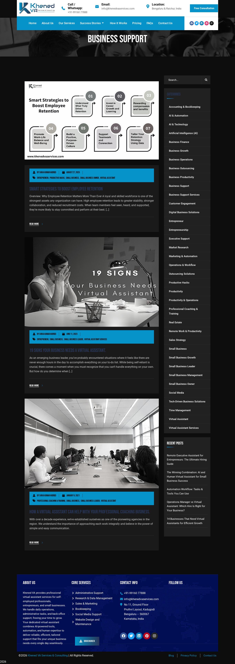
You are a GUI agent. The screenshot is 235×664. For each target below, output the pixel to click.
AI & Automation (178, 115)
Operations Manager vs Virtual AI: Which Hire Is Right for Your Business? (186, 506)
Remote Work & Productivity (185, 331)
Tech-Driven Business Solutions (187, 401)
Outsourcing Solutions (182, 273)
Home (33, 23)
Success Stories (90, 23)
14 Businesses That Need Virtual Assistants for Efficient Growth (185, 521)
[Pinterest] (207, 23)
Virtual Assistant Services (95, 339)
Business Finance (179, 142)
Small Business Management (185, 375)
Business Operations (181, 159)
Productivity (176, 291)
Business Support (179, 185)
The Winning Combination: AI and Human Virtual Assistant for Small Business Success (186, 476)
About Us (48, 23)
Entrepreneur (43, 178)
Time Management (180, 410)
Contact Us (165, 23)
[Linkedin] (202, 23)
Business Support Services (184, 194)
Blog (171, 655)
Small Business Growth (182, 357)
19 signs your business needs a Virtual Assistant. (67, 350)
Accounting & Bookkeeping (184, 106)
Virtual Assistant (107, 178)
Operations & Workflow (182, 265)
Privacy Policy (189, 655)
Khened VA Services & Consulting (48, 655)
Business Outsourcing (181, 168)
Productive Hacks (57, 178)
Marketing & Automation (183, 256)
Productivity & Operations (183, 300)
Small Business (72, 178)
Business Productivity (181, 177)
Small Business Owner (89, 178)
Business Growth (178, 150)
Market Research (178, 247)
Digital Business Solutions (184, 212)
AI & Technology (178, 124)
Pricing (136, 23)
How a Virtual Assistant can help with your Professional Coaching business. (89, 512)
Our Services (67, 23)
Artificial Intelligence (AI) (183, 133)
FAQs (150, 23)
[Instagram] (212, 23)
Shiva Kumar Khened (47, 172)
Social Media (176, 392)
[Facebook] (192, 23)
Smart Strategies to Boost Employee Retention (66, 189)
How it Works (118, 23)
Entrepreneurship (178, 229)
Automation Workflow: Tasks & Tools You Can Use (185, 491)
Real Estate (175, 322)
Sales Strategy (177, 340)
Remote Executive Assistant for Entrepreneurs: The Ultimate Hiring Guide (187, 459)
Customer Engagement (182, 203)
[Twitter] (197, 23)
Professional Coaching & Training (51, 501)
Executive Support (179, 238)
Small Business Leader (73, 339)
